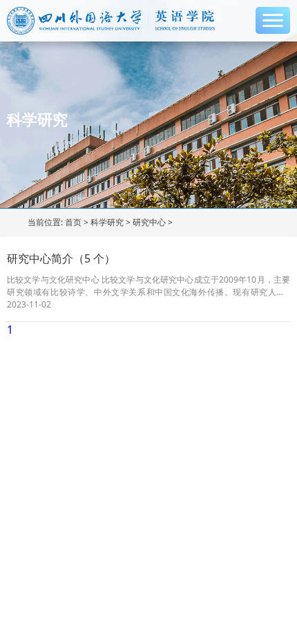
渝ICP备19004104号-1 (55, 391)
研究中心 (149, 222)
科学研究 (107, 222)
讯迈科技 (77, 435)
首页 (73, 222)
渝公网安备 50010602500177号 (91, 413)
